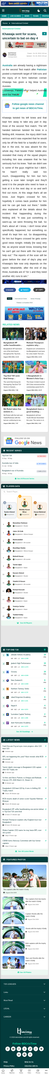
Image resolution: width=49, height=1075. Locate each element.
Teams (36, 16)
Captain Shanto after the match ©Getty (34, 915)
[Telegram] (24, 1054)
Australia (7, 65)
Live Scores (15, 16)
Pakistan (42, 69)
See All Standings (23, 732)
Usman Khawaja (35, 298)
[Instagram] (19, 1049)
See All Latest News (26, 851)
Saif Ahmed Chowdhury (12, 54)
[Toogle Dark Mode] (38, 11)
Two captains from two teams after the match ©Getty (35, 900)
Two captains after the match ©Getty (16, 889)
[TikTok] (30, 1049)
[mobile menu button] (3, 10)
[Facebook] (7, 1049)
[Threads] (30, 1054)
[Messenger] (41, 1049)
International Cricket (19, 23)
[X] (24, 1049)
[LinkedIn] (19, 1054)
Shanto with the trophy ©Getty (36, 928)
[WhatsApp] (35, 1049)
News (27, 16)
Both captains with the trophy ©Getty (35, 944)
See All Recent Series (25, 479)
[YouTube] (13, 1049)
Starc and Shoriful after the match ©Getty (34, 959)
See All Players (26, 623)
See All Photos (25, 972)
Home (4, 16)
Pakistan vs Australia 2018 (25, 302)
